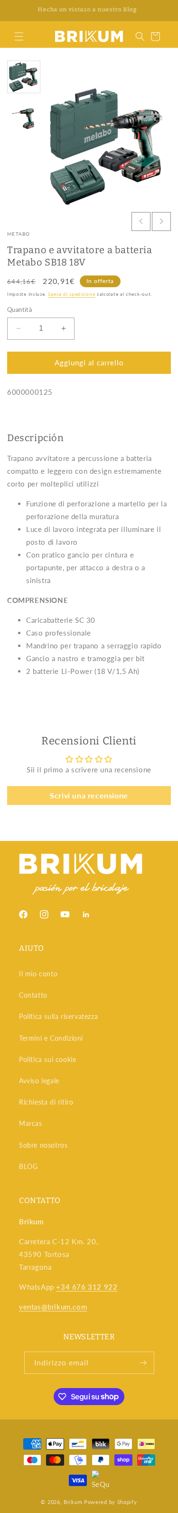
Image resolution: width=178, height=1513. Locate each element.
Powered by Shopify (110, 1502)
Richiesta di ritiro (46, 1102)
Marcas (30, 1123)
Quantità (19, 309)
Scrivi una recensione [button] (89, 795)
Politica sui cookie (47, 1059)
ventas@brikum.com (53, 1306)
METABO (18, 234)
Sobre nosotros (43, 1145)
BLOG (28, 1166)
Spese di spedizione (71, 294)
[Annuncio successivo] (160, 10)
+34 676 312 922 (86, 1287)
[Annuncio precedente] (17, 10)
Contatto (33, 995)
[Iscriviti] (143, 1363)
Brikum (73, 1502)
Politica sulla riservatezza (58, 1016)
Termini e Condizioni (51, 1038)
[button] (19, 36)
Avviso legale (39, 1081)
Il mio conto (38, 974)
